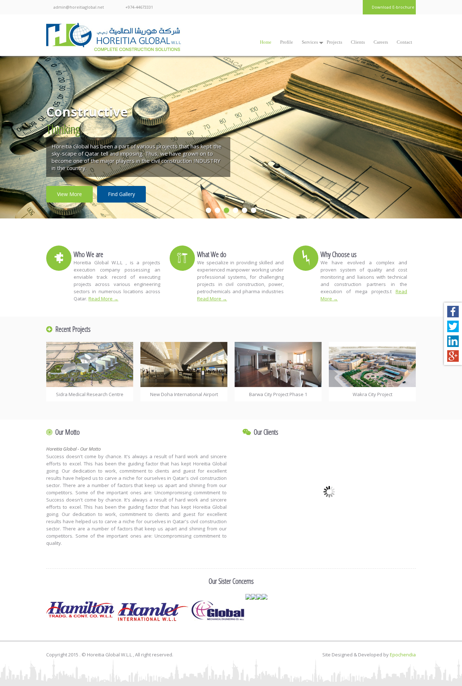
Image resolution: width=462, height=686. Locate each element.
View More (69, 194)
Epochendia (403, 654)
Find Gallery (121, 194)
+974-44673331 (139, 7)
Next (430, 143)
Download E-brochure (393, 7)
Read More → (103, 298)
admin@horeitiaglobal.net (78, 7)
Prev (31, 143)
